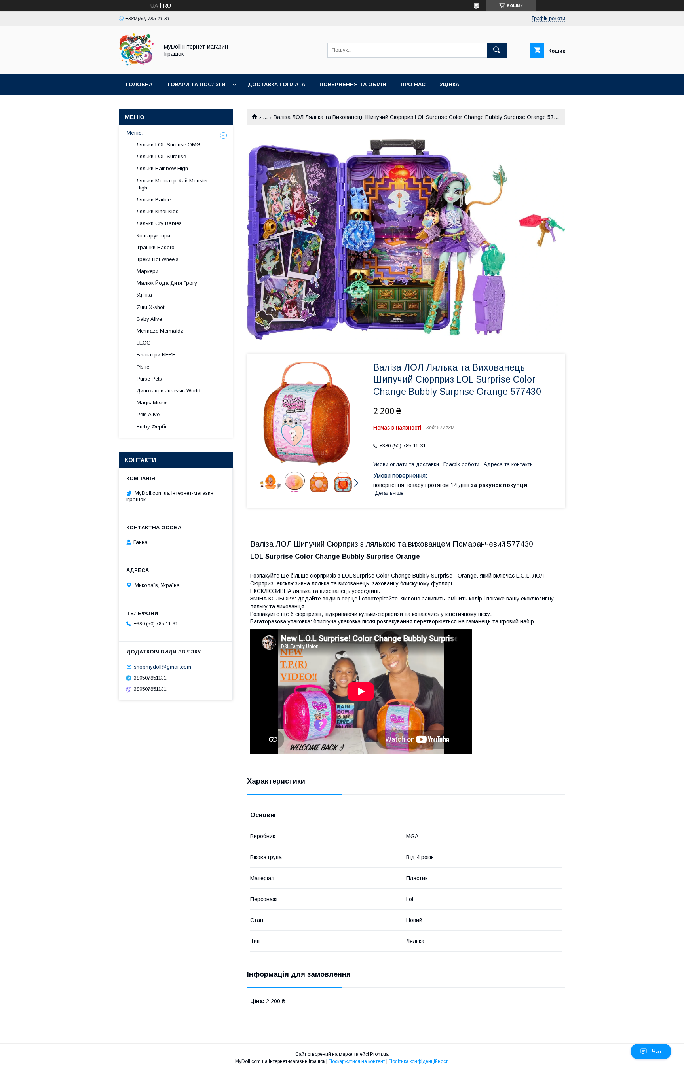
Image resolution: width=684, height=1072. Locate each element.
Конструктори (153, 236)
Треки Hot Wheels (158, 259)
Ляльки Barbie (154, 200)
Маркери (147, 271)
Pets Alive (148, 414)
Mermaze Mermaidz (160, 331)
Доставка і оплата (276, 84)
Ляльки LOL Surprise (161, 156)
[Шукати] (497, 50)
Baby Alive (149, 319)
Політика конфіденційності (419, 1061)
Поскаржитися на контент (357, 1061)
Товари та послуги (196, 84)
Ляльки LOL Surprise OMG (168, 145)
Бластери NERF (156, 355)
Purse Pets (149, 379)
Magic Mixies (152, 402)
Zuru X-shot (150, 307)
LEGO (144, 343)
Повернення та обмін (352, 84)
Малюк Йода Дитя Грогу (167, 283)
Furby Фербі (151, 427)
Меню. (135, 133)
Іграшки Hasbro (156, 247)
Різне (143, 367)
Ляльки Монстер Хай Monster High (172, 184)
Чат (657, 1051)
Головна (139, 84)
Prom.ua (379, 1054)
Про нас (413, 84)
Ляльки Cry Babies (159, 223)
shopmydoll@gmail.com (162, 667)
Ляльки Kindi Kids (158, 211)
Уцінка (449, 84)
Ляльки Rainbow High (162, 168)
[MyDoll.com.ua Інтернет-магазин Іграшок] (136, 64)
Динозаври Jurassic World (168, 391)
